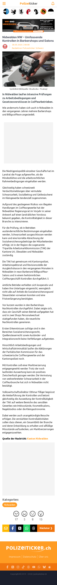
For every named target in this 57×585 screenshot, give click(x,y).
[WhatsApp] (39, 566)
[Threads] (28, 566)
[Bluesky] (44, 566)
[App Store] (49, 566)
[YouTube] (33, 566)
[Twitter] (12, 566)
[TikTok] (23, 566)
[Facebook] (7, 566)
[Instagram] (18, 566)
